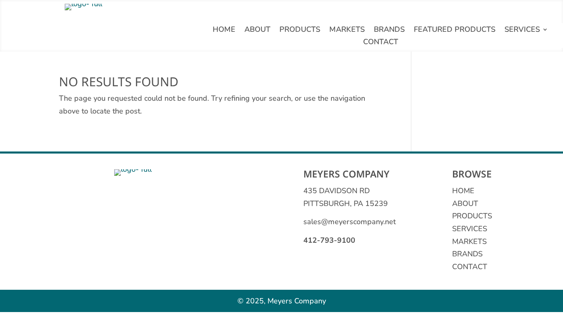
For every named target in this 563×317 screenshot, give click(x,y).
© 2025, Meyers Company (281, 301)
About (257, 30)
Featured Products (454, 30)
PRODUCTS (472, 216)
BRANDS (467, 254)
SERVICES (469, 229)
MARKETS (469, 241)
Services (522, 30)
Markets (347, 30)
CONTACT (469, 267)
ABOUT (465, 203)
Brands (389, 30)
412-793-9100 (329, 240)
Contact (380, 43)
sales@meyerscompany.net (349, 222)
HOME (463, 191)
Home (224, 30)
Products (299, 30)
